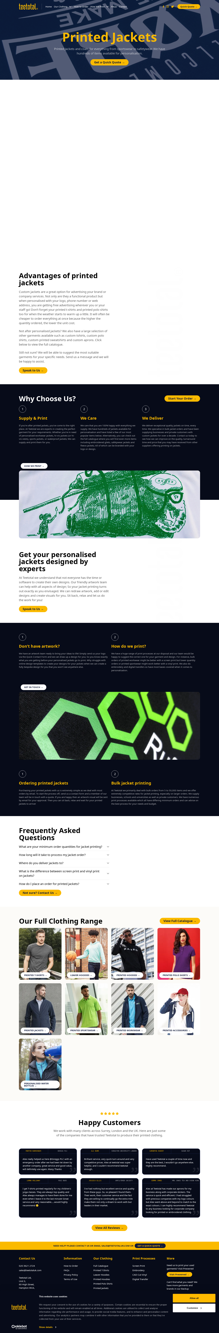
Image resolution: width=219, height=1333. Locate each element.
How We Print (97, 6)
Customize (192, 1308)
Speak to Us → (33, 370)
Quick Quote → (188, 6)
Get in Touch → (33, 687)
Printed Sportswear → (84, 1030)
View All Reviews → (109, 1228)
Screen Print (138, 1265)
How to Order (81, 6)
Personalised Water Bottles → (36, 1084)
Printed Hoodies (101, 1279)
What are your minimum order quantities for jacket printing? (60, 847)
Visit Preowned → (179, 1274)
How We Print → (34, 465)
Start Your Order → (182, 398)
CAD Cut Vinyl (139, 1274)
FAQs (114, 6)
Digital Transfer (140, 1279)
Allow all (194, 1298)
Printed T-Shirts (101, 1270)
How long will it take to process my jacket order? (52, 855)
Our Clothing (60, 6)
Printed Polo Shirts (102, 1283)
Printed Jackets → (35, 1030)
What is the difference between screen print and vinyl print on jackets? (59, 873)
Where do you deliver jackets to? (41, 863)
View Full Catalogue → (179, 921)
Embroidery (138, 1270)
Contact (123, 6)
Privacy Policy (71, 1274)
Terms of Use (70, 1279)
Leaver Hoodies (101, 1274)
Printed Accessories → (176, 1030)
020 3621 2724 (27, 1265)
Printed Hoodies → (128, 975)
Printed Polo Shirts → (177, 975)
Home (48, 6)
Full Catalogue (100, 1265)
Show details (46, 1327)
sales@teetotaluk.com (30, 1270)
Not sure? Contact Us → (40, 893)
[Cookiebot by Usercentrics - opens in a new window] (19, 1327)
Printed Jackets (100, 1288)
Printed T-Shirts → (35, 975)
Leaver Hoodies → (81, 975)
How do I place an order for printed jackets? (49, 884)
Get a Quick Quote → (109, 62)
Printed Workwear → (130, 1030)
